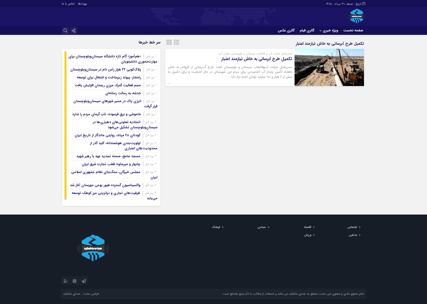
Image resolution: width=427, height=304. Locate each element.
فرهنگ (216, 227)
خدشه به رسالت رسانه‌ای (123, 93)
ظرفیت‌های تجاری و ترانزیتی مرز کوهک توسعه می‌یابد (114, 195)
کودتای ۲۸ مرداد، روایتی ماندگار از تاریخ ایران (107, 135)
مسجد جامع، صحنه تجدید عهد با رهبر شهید (108, 156)
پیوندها (82, 3)
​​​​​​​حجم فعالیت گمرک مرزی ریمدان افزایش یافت (108, 85)
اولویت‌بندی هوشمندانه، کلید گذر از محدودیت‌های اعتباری (123, 145)
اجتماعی (352, 227)
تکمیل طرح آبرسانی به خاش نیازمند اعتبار (256, 59)
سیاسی (261, 227)
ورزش (307, 235)
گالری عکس (286, 30)
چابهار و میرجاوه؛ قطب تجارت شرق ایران (111, 164)
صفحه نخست (353, 30)
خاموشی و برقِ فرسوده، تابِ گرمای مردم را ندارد (106, 114)
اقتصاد (307, 227)
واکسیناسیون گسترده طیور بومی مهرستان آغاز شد (105, 185)
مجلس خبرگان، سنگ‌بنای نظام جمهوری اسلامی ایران (114, 174)
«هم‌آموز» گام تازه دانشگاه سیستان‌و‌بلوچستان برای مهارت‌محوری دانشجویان (112, 59)
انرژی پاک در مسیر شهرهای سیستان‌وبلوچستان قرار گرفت (115, 103)
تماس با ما (68, 3)
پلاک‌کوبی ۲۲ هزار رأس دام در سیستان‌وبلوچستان (105, 69)
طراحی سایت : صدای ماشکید (81, 293)
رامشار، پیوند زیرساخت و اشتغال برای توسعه (109, 77)
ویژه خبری (330, 30)
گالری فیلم (307, 30)
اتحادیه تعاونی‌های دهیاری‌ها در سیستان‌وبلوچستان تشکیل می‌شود (125, 124)
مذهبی (353, 235)
